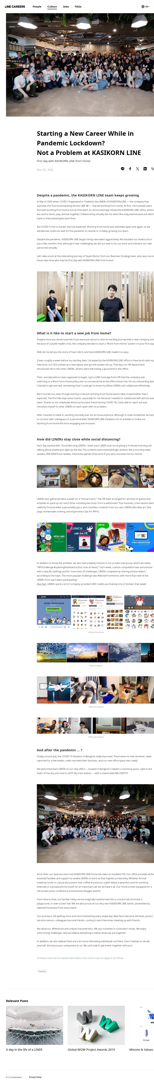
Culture (52, 6)
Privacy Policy (35, 1077)
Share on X (138, 169)
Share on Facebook (130, 169)
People (37, 6)
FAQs (78, 6)
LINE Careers (15, 6)
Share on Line (123, 169)
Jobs (66, 6)
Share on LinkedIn (145, 169)
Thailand (42, 971)
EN (146, 6)
